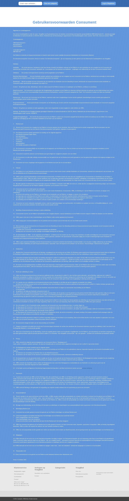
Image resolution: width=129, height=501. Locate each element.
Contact (16, 479)
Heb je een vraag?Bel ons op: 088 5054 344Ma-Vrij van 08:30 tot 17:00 (21, 483)
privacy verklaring (87, 368)
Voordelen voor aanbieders (42, 473)
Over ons (78, 471)
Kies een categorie (50, 3)
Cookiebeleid (17, 476)
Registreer (111, 3)
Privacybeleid (79, 476)
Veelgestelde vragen (19, 471)
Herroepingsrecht (19, 474)
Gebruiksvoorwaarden (82, 474)
